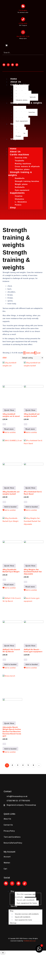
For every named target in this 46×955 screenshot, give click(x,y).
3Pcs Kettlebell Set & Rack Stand (33, 493)
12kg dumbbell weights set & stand (11, 415)
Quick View (9, 410)
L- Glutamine (21, 202)
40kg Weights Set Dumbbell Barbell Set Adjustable (33, 572)
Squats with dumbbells (25, 900)
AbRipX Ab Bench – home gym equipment (33, 650)
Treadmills (19, 161)
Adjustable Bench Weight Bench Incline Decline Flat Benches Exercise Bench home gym (12, 731)
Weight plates (21, 184)
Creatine (18, 196)
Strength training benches (27, 181)
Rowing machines (23, 164)
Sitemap (14, 906)
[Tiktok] (24, 883)
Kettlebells (20, 187)
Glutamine (19, 199)
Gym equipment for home (27, 903)
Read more (8, 429)
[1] (39, 950)
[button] (3, 953)
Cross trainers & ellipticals (27, 166)
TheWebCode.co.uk (29, 941)
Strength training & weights (26, 103)
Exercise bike (21, 158)
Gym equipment (22, 121)
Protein (18, 136)
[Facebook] (6, 883)
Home (13, 79)
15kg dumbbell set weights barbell (31, 415)
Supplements (17, 193)
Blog (12, 891)
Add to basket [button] (10, 507)
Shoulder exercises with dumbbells (25, 895)
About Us (15, 82)
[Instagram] (12, 883)
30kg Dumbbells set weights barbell (11, 493)
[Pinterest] (18, 883)
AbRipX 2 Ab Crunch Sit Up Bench (11, 650)
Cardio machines (19, 154)
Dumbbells (19, 178)
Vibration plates (21, 100)
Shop (13, 139)
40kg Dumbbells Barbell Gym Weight (11, 571)
